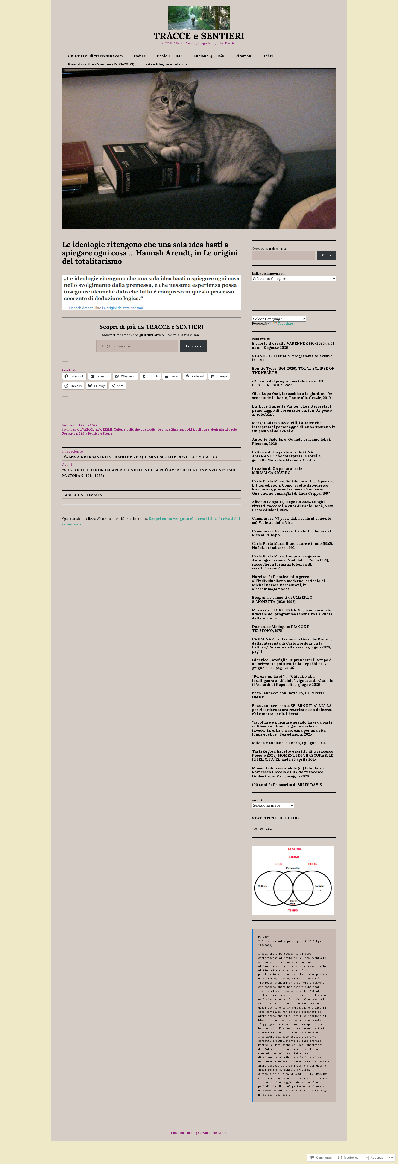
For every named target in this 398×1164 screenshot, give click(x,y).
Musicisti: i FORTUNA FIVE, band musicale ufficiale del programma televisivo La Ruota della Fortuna (292, 614)
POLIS (189, 429)
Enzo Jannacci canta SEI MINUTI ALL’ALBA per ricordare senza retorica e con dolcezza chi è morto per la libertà (292, 709)
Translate (285, 323)
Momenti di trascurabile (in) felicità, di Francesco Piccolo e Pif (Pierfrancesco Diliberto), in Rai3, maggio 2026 (288, 772)
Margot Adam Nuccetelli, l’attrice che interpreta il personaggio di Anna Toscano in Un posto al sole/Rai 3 (294, 426)
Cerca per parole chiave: (269, 249)
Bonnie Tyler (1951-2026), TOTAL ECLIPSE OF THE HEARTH (293, 370)
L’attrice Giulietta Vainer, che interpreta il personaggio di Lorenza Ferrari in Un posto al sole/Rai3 (292, 410)
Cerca (326, 255)
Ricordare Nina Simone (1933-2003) (101, 64)
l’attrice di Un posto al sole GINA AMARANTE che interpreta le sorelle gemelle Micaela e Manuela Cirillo (286, 456)
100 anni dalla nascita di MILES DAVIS (287, 784)
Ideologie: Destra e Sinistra (162, 429)
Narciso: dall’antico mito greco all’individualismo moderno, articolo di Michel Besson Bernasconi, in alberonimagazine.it (288, 582)
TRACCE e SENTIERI (199, 36)
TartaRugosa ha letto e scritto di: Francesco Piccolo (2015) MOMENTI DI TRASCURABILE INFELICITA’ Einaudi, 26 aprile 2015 (292, 755)
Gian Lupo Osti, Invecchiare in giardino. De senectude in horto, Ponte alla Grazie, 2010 (292, 395)
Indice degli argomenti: (268, 274)
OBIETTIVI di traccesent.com (95, 55)
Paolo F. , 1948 (169, 55)
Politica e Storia (100, 434)
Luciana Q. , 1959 (208, 55)
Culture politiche (127, 429)
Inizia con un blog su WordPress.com (198, 1133)
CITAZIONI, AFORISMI (94, 429)
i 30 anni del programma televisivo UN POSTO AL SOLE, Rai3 (287, 383)
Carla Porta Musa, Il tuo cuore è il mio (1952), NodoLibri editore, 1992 (292, 545)
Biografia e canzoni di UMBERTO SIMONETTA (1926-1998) (282, 599)
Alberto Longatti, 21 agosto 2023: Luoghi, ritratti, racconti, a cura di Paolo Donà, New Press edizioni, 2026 (292, 505)
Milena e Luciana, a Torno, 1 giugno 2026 (289, 742)
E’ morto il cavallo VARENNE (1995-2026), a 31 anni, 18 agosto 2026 (293, 345)
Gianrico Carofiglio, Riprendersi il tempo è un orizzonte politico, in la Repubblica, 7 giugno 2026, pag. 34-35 (291, 663)
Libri (268, 55)
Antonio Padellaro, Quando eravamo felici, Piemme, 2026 (291, 441)
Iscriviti (193, 346)
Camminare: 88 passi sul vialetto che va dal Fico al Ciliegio (291, 533)
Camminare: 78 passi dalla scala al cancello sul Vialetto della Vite (291, 520)
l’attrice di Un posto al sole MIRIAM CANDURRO (277, 470)
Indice (140, 55)
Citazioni (244, 55)
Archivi (257, 800)
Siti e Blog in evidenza (166, 64)
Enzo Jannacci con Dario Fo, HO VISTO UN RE (288, 695)
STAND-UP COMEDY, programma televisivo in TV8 (292, 358)
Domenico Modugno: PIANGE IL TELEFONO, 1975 (281, 628)
